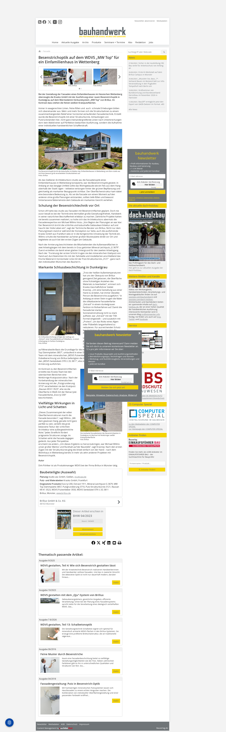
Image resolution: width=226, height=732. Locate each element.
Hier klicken (116, 379)
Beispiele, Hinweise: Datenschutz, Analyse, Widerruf (111, 395)
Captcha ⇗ (127, 382)
